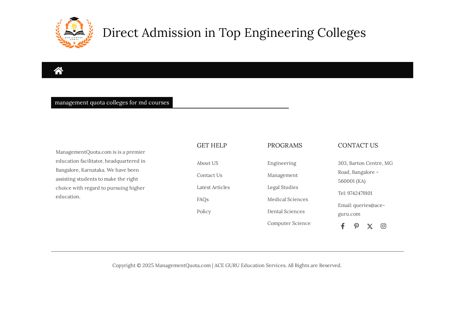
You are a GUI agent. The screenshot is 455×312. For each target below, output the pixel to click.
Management (282, 175)
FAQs (203, 199)
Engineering (281, 163)
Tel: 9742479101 (355, 193)
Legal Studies (282, 187)
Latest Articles (213, 187)
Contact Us (209, 175)
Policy (204, 211)
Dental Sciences (286, 211)
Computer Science (289, 223)
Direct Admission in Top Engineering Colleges (234, 32)
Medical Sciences (287, 199)
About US (207, 163)
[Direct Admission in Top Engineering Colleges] (58, 71)
